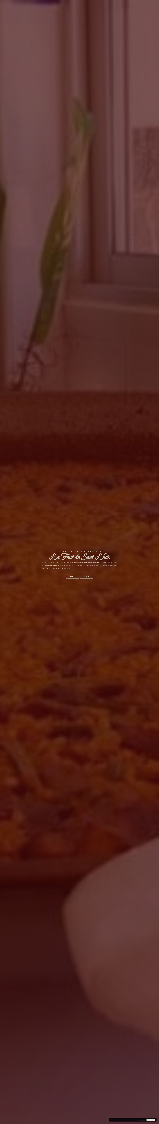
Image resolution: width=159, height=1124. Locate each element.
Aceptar (151, 1120)
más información (141, 1120)
